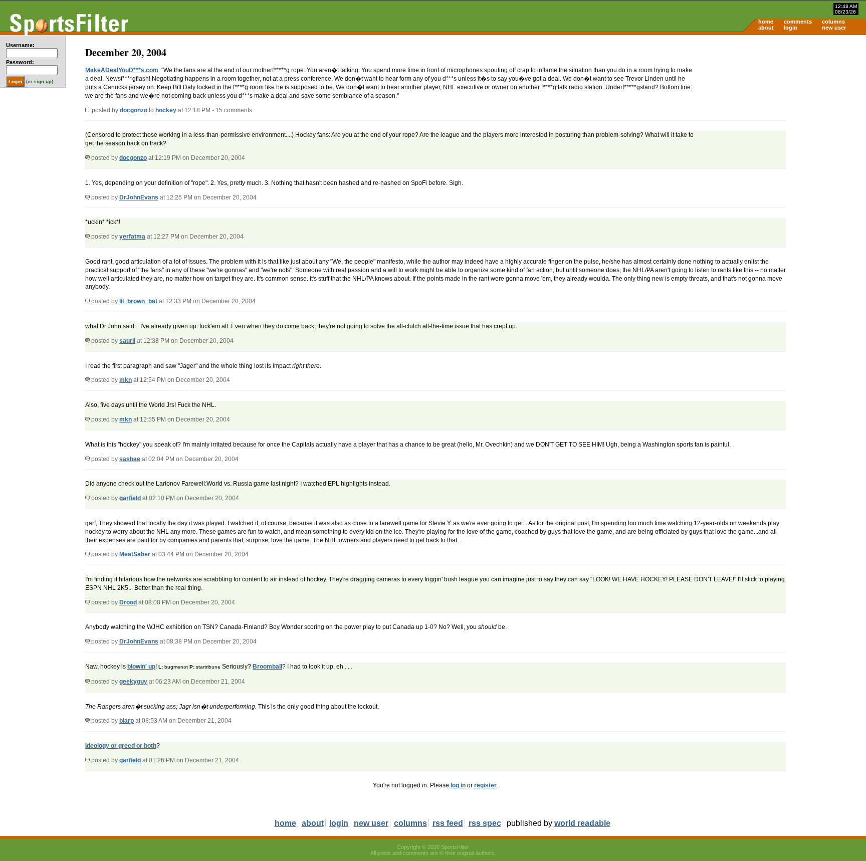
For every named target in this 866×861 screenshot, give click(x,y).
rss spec (485, 823)
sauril (127, 340)
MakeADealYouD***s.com (121, 70)
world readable (582, 823)
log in (458, 785)
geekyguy (133, 681)
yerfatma (132, 236)
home (765, 22)
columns (833, 22)
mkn (125, 379)
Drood (128, 602)
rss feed (447, 823)
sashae (129, 459)
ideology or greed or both (120, 745)
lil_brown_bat (138, 301)
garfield (130, 498)
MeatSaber (134, 554)
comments (798, 22)
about (766, 28)
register (485, 785)
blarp (126, 720)
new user (834, 28)
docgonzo (133, 110)
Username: (20, 45)
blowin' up (141, 666)
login (790, 28)
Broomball (267, 666)
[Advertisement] (781, 113)
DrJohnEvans (138, 197)
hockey (165, 110)
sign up (43, 81)
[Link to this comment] (87, 157)
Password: (20, 62)
